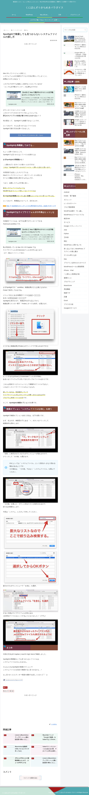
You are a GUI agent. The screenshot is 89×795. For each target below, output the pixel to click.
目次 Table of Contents (26, 135)
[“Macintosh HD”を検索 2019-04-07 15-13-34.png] (30, 362)
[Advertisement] (30, 57)
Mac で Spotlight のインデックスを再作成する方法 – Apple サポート (30, 206)
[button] (85, 30)
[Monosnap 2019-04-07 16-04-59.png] (30, 567)
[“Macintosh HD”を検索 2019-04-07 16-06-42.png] (30, 600)
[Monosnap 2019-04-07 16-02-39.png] (30, 532)
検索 (12, 691)
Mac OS (7, 691)
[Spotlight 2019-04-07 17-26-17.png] (30, 326)
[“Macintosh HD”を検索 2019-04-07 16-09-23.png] (30, 632)
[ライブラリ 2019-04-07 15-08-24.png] (30, 271)
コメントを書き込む (30, 778)
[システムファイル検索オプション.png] (30, 490)
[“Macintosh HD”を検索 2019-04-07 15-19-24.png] (30, 439)
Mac (6, 687)
